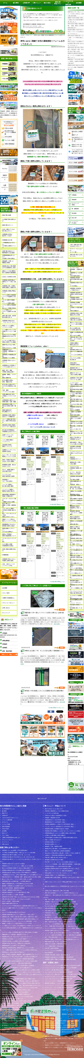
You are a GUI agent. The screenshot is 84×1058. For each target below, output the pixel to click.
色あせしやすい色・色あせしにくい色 (77, 145)
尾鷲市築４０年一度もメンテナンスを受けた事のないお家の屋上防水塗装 (76, 13)
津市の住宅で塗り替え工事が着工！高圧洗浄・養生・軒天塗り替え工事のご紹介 (76, 49)
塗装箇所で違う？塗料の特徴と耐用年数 (76, 368)
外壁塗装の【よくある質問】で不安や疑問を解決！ (15, 850)
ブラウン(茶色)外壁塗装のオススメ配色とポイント (76, 572)
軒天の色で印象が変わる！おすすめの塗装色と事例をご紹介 (60, 906)
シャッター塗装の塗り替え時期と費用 (7, 485)
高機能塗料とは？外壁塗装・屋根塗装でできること (9, 351)
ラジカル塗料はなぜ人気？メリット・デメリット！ (76, 602)
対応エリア (5, 833)
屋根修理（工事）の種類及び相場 (7, 261)
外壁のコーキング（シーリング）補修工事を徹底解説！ (59, 870)
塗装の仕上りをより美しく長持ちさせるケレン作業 (9, 346)
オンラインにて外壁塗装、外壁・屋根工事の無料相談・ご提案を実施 (62, 864)
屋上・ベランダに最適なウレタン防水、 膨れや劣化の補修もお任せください (21, 985)
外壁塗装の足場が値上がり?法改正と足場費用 (76, 408)
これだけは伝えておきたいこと (10, 817)
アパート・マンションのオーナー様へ (76, 250)
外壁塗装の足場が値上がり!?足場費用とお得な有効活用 (59, 957)
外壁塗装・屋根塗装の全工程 (52, 817)
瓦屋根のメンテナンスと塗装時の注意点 (9, 450)
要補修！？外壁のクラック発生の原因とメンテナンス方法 (17, 923)
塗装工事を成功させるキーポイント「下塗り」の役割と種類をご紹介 (62, 1036)
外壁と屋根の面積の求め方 (9, 549)
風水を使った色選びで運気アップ (77, 133)
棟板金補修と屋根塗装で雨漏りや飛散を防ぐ (9, 495)
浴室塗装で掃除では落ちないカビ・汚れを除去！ (57, 930)
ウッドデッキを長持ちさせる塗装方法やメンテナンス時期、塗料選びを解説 (64, 928)
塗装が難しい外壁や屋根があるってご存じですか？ (76, 428)
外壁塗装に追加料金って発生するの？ (75, 289)
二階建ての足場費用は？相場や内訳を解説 (75, 413)
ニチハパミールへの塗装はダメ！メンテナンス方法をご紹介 (17, 996)
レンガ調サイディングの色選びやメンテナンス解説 (9, 331)
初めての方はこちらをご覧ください (54, 808)
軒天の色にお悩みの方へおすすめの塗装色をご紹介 (9, 386)
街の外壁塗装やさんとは (8, 808)
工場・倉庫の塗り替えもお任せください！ (76, 245)
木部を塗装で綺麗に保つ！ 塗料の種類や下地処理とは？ (16, 994)
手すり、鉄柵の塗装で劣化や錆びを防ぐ (8, 470)
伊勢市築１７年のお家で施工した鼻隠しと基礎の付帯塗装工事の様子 (76, 61)
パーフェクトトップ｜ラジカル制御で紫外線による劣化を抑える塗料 (62, 965)
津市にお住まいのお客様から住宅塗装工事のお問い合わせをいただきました (76, 43)
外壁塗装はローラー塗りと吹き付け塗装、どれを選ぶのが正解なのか (19, 956)
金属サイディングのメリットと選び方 (7, 435)
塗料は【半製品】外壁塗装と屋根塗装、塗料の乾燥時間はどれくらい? (20, 954)
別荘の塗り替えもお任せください (76, 255)
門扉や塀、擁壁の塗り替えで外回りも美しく (56, 857)
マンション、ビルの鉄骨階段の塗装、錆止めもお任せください (61, 924)
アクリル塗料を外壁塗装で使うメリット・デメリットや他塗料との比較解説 (64, 1003)
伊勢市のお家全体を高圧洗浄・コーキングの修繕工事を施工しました (76, 55)
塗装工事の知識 (6, 215)
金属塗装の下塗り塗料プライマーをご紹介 (76, 378)
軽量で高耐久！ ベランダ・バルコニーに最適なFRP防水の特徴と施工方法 (21, 983)
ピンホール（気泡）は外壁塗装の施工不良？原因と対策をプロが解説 (19, 932)
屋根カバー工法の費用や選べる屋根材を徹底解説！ (58, 851)
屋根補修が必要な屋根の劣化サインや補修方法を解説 (58, 919)
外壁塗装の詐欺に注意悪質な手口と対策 (76, 314)
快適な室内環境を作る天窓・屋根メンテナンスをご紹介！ (60, 908)
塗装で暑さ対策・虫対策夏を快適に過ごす (9, 316)
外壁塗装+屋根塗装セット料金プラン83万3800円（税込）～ (60, 824)
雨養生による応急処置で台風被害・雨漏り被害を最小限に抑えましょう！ (21, 1003)
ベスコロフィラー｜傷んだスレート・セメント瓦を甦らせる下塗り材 (62, 974)
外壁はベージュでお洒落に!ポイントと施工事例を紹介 (76, 567)
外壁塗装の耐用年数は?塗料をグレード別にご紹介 (9, 282)
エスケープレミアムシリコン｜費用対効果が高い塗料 (58, 978)
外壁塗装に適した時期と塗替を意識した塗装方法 (9, 286)
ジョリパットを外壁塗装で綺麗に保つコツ (76, 468)
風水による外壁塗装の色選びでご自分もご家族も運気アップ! (17, 868)
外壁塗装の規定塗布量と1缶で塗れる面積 (76, 478)
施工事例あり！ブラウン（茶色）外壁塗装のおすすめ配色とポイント (19, 1025)
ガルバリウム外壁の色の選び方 (75, 358)
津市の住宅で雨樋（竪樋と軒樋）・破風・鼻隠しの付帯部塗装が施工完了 (76, 25)
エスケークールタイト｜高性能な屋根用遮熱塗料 (57, 981)
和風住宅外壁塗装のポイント (75, 458)
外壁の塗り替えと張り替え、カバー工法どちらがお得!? (16, 899)
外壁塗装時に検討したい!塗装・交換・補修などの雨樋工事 (60, 912)
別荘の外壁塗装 (49, 952)
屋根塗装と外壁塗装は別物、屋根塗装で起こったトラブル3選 (18, 947)
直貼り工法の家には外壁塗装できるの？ (75, 438)
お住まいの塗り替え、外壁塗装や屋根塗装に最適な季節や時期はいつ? (20, 919)
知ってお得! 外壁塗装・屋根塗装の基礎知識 (13, 888)
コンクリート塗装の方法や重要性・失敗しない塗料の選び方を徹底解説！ (64, 935)
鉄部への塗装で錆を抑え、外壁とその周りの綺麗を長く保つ (60, 921)
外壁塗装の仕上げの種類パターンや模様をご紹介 (76, 587)
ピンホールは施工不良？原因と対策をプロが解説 (9, 341)
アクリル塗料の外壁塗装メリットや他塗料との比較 (9, 297)
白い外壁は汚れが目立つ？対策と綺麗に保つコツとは (76, 562)
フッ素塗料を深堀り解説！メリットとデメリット (76, 577)
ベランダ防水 (9, 79)
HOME (23, 35)
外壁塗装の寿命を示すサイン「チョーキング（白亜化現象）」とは (19, 921)
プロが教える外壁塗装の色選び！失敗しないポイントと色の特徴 (18, 852)
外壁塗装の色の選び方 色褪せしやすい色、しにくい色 (16, 854)
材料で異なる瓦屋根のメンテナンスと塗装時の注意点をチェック (61, 893)
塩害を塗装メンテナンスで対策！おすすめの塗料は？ (15, 992)
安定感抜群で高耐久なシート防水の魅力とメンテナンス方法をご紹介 (19, 987)
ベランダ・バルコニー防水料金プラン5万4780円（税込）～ (60, 826)
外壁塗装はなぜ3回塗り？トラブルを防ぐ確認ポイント (16, 939)
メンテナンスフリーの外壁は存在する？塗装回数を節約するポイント (19, 905)
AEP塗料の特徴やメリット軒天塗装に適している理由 (76, 607)
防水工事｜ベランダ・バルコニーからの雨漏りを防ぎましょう (61, 862)
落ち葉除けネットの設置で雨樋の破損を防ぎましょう (58, 917)
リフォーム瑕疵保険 (7, 820)
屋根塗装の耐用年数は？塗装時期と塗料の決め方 (76, 537)
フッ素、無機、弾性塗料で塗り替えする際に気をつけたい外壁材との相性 (21, 970)
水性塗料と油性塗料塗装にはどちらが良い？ (75, 448)
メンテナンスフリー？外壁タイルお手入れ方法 (76, 453)
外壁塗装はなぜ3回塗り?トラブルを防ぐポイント (9, 366)
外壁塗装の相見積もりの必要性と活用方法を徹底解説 (15, 941)
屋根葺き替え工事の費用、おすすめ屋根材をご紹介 (58, 848)
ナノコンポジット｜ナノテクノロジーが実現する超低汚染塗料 (61, 985)
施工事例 (16, 3)
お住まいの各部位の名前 (9, 276)
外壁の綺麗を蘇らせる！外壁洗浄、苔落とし (75, 483)
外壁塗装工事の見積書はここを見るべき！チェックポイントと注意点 (62, 831)
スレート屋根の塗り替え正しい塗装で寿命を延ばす (9, 421)
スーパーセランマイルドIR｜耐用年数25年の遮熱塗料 (59, 972)
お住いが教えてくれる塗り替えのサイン (8, 230)
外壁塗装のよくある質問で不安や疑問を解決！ (76, 274)
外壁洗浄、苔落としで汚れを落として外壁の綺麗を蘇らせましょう (62, 939)
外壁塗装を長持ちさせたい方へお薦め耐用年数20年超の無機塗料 (61, 1029)
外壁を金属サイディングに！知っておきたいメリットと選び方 (61, 873)
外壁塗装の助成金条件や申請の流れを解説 (76, 279)
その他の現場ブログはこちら (56, 707)
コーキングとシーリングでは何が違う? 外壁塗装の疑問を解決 (18, 958)
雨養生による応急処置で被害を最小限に (76, 523)
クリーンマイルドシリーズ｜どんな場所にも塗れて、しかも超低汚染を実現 (64, 996)
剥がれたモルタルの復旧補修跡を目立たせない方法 (9, 336)
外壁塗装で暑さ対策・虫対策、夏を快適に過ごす (57, 954)
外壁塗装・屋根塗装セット (9, 74)
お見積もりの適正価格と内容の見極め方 (76, 309)
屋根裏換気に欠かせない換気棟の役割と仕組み (9, 525)
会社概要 (79, 3)
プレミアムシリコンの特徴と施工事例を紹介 (76, 592)
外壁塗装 (9, 64)
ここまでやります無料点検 (52, 813)
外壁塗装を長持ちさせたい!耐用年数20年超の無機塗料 (76, 388)
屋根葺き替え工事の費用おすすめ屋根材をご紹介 (9, 266)
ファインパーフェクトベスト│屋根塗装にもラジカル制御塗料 (61, 967)
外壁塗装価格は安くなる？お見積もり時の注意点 (8, 257)
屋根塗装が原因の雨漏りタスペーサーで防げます (9, 425)
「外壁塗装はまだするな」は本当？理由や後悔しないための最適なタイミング (22, 874)
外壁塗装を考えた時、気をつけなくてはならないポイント (17, 936)
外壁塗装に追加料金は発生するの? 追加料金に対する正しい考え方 (62, 868)
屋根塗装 (9, 69)
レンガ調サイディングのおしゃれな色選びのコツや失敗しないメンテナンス (21, 925)
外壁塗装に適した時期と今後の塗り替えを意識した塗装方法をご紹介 (19, 916)
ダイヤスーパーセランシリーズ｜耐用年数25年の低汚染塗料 (60, 976)
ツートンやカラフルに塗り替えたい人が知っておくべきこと (77, 151)
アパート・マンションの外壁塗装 (53, 950)
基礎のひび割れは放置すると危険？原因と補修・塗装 (15, 1005)
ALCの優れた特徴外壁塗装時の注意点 (7, 544)
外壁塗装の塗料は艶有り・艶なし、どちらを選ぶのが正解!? (60, 1025)
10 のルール (5, 822)
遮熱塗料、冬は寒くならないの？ (53, 1018)
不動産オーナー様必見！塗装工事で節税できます (76, 398)
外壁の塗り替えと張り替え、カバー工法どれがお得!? (76, 339)
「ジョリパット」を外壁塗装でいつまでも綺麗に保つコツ (17, 967)
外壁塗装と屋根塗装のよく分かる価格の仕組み (57, 811)
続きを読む (57, 624)
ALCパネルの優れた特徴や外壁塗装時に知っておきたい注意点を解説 (19, 961)
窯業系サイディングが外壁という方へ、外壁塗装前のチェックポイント (63, 1045)
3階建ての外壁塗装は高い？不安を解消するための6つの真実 (17, 883)
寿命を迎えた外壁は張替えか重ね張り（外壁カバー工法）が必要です (62, 853)
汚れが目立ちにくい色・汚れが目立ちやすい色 (77, 139)
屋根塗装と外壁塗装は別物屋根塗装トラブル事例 (9, 356)
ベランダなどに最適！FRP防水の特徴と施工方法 (9, 510)
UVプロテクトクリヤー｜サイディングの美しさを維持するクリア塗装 (63, 990)
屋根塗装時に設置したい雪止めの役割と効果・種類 (9, 406)
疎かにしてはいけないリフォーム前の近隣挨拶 (76, 324)
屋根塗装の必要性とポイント (52, 844)
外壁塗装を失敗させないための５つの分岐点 (13, 863)
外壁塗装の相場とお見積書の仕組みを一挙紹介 (57, 828)
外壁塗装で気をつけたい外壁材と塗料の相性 (9, 559)
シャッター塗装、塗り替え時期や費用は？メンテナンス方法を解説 (62, 932)
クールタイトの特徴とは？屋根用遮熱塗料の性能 (76, 597)
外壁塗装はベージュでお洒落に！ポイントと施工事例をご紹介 (18, 1023)
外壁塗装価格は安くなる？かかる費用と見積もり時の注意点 (60, 833)
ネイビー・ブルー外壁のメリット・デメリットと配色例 (16, 1014)
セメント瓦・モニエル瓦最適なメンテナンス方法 (9, 455)
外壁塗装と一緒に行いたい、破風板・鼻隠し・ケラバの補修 (60, 901)
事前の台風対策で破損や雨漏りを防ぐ (75, 517)
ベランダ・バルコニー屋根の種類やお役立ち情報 (9, 500)
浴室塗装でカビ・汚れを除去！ (7, 480)
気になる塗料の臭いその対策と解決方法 (75, 328)
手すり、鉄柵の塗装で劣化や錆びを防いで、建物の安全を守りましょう (63, 926)
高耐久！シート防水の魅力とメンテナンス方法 (9, 520)
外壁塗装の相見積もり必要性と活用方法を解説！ (76, 294)
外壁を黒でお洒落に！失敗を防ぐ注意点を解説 (76, 557)
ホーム (5, 3)
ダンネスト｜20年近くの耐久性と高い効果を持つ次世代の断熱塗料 (62, 992)
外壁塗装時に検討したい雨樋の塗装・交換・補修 (9, 400)
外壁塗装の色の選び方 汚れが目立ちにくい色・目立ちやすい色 (18, 857)
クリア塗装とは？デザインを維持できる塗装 (9, 311)
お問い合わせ (6, 608)
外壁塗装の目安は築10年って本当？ (7, 235)
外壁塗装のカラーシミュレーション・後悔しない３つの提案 (17, 866)
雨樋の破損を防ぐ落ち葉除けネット (7, 410)
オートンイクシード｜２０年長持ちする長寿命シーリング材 (60, 998)
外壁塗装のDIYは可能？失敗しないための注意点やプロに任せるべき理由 (20, 897)
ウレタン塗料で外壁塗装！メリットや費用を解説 (8, 302)
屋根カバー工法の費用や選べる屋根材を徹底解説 (9, 271)
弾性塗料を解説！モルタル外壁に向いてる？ (76, 582)
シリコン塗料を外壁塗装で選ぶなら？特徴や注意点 (9, 306)
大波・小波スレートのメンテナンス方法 (8, 564)
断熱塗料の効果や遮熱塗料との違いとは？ (75, 508)
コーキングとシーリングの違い (9, 540)
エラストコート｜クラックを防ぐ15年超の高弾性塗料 (59, 987)
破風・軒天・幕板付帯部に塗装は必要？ (8, 371)
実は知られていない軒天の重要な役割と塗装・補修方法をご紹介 (61, 904)
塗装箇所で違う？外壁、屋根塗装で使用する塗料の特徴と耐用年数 (62, 1020)
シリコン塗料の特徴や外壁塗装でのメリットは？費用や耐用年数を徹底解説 (64, 1001)
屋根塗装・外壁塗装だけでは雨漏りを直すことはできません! (17, 885)
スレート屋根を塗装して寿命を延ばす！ (55, 946)
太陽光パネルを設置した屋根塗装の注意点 (76, 493)
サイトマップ (6, 612)
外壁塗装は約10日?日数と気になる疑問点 (76, 319)
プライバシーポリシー (8, 603)
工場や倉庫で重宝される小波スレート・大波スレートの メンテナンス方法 (21, 972)
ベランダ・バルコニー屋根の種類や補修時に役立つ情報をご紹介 (18, 978)
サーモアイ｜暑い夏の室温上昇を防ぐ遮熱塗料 (57, 970)
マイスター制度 (6, 824)
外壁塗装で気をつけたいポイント (9, 361)
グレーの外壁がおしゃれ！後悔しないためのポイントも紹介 (17, 1016)
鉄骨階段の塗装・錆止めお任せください (9, 465)
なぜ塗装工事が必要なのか (9, 220)
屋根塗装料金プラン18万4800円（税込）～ (56, 822)
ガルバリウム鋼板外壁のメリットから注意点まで (76, 354)
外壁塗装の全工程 (7, 240)
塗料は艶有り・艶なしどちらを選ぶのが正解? (76, 443)
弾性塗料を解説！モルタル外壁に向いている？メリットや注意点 (18, 1029)
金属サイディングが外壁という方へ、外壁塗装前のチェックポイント (62, 1047)
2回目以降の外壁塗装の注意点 (75, 363)
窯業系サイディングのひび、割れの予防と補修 (76, 433)
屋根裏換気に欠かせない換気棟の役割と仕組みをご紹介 (16, 990)
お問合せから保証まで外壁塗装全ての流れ (56, 815)
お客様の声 (26, 3)
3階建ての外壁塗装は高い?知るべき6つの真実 (76, 334)
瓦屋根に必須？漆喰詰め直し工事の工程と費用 (57, 890)
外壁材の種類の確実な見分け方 (74, 343)
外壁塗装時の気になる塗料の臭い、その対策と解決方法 (16, 881)
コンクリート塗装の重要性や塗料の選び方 (8, 490)
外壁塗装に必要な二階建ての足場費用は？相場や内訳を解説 (60, 959)
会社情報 (4, 831)
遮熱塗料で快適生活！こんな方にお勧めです (56, 983)
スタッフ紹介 (6, 593)
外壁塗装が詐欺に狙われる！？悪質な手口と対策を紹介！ (17, 943)
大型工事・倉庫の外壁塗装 (52, 948)
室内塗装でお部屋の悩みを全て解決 (54, 859)
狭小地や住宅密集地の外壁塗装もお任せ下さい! (9, 430)
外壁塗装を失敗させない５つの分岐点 (76, 284)
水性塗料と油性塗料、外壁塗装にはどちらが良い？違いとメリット (62, 1027)
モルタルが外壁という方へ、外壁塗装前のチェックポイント (60, 1043)
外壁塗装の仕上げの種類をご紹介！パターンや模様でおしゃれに (18, 1034)
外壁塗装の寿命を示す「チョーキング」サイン (9, 321)
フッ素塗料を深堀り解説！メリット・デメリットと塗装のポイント (19, 1027)
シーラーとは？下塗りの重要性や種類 (76, 383)
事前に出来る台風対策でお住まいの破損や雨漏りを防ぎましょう (18, 1001)
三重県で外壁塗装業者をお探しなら (11, 837)
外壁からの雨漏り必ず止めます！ (53, 839)
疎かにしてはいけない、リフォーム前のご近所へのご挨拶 (17, 879)
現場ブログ (29, 35)
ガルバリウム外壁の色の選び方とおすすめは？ (14, 912)
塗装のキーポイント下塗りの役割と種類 (75, 373)
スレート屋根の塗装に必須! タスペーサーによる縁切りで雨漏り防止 (19, 950)
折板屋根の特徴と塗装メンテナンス (7, 445)
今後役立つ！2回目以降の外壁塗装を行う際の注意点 (58, 855)
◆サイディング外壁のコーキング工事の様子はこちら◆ (42, 96)
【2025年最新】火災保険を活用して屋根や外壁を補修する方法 (61, 837)
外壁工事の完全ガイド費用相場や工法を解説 (8, 251)
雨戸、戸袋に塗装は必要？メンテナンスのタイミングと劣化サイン (62, 937)
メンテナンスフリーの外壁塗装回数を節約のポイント (76, 349)
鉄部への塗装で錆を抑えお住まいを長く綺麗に (9, 460)
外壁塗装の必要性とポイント (52, 842)
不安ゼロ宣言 (5, 828)
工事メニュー (37, 3)
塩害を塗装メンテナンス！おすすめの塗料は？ (8, 530)
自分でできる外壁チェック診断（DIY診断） (13, 894)
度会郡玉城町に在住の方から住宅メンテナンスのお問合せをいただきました (76, 31)
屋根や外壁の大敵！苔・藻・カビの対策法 (76, 487)
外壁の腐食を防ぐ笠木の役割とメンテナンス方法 (9, 396)
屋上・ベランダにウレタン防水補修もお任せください (9, 515)
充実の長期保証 (6, 826)
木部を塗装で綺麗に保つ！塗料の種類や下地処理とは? (76, 498)
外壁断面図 (5, 555)
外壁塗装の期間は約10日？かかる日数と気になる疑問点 (16, 870)
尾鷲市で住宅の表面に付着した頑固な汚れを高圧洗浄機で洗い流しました (76, 19)
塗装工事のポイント (7, 225)
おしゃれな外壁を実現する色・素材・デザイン (76, 542)
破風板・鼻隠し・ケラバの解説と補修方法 (9, 376)
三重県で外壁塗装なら (8, 598)
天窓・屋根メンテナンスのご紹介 (8, 391)
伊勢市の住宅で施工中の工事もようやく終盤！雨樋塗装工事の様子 (76, 67)
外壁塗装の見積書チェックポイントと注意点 (76, 304)
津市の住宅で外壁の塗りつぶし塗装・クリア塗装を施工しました (76, 37)
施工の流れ (47, 3)
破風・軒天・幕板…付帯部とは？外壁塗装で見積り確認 (59, 899)
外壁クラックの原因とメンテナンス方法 (8, 326)
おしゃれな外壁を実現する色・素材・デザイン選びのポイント (18, 1012)
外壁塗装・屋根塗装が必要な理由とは (11, 890)
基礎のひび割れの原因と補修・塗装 (75, 527)
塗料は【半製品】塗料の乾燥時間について (9, 535)
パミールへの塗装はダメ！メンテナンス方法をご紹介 (76, 503)
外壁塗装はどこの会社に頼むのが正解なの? (13, 952)
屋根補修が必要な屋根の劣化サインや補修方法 (9, 415)
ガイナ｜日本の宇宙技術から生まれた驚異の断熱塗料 (58, 994)
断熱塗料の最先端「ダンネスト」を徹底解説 (76, 513)
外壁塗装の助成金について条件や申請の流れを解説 (58, 866)
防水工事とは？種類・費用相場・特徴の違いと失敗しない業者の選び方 (20, 981)
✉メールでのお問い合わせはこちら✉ (42, 427)
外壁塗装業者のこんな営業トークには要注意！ (76, 418)
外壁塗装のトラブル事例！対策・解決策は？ (76, 533)
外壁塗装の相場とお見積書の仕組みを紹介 (76, 299)
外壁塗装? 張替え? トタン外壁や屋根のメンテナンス (58, 875)
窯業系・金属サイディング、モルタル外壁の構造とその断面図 (18, 965)
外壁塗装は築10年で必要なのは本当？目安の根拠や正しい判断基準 (19, 872)
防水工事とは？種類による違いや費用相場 (9, 505)
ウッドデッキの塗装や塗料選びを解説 (8, 475)
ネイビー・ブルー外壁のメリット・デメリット (76, 547)
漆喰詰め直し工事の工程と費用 (75, 463)
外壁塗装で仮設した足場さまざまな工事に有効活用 (76, 403)
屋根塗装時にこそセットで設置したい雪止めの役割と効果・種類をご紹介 (64, 915)
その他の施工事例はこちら (57, 504)
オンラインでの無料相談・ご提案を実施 (76, 269)
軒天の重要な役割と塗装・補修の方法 (7, 381)
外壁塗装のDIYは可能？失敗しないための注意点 (76, 423)
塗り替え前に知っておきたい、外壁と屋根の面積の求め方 (17, 963)
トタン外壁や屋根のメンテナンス (7, 440)
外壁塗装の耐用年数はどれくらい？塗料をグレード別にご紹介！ (18, 914)
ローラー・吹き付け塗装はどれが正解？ (75, 472)
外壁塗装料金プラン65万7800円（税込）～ (56, 820)
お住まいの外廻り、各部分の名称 (10, 901)
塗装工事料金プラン (57, 2)
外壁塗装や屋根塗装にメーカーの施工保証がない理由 (76, 393)
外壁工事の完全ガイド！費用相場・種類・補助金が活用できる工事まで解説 (21, 877)
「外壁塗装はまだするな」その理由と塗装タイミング (9, 245)
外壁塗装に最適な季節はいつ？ (9, 291)
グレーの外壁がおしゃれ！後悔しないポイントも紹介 (76, 552)
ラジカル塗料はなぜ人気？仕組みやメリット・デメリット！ (17, 1032)
